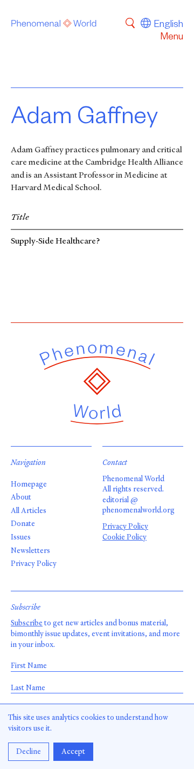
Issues (21, 537)
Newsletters (30, 550)
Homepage (29, 484)
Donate (23, 523)
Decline (28, 751)
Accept (73, 751)
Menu (171, 37)
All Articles (28, 510)
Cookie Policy (124, 537)
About (21, 497)
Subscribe (27, 623)
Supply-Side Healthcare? (55, 241)
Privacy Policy (34, 563)
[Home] (54, 25)
